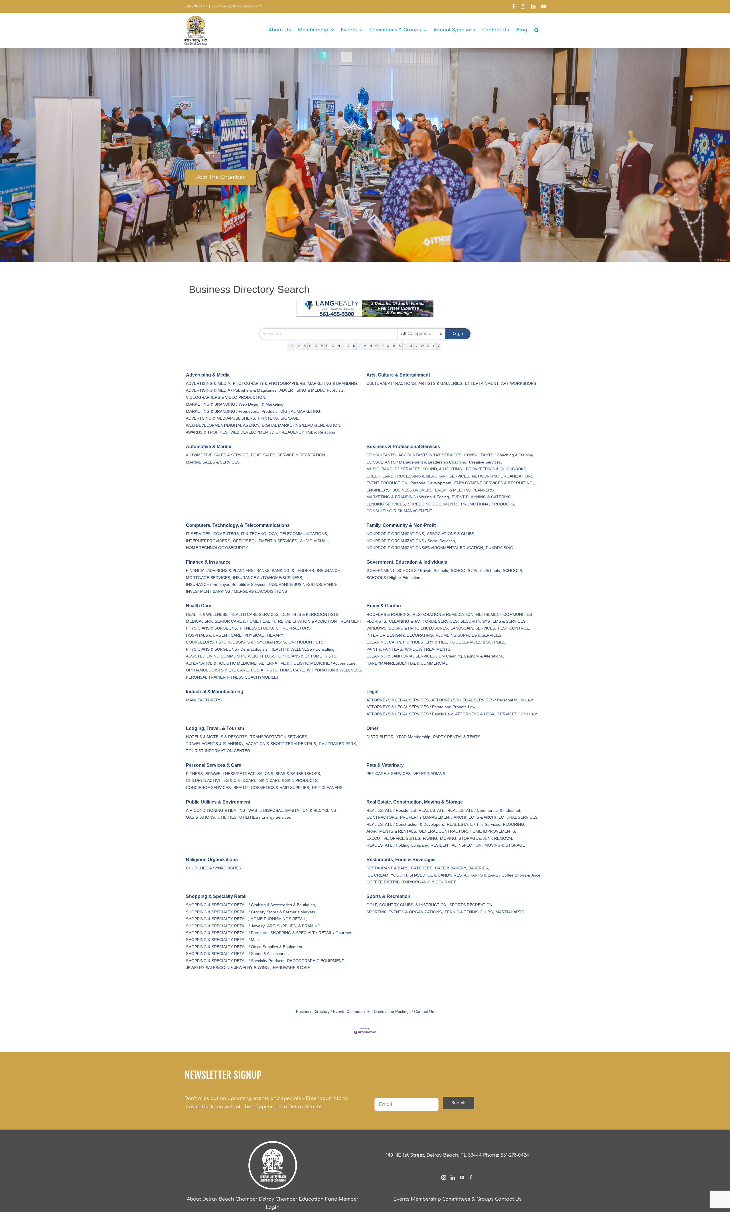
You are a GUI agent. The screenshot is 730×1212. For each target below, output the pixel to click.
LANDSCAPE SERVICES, (473, 628)
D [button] (316, 345)
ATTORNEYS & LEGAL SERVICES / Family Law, (409, 714)
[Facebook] (471, 1177)
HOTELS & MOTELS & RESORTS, (217, 737)
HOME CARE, (292, 670)
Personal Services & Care (213, 765)
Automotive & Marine (208, 446)
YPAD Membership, (413, 737)
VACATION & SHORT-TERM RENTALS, (281, 744)
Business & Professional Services (403, 446)
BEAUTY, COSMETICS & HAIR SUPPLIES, (272, 788)
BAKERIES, (479, 868)
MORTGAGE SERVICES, (208, 578)
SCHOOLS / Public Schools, (476, 570)
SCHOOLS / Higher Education (393, 578)
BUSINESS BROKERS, (412, 490)
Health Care (198, 605)
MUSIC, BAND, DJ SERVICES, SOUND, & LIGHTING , (415, 469)
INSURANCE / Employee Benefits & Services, (226, 584)
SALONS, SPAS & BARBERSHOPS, (289, 774)
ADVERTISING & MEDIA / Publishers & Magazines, (232, 390)
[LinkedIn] (453, 1177)
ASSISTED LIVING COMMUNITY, (216, 656)
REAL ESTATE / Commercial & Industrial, (484, 810)
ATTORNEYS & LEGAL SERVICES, (398, 700)
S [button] (400, 345)
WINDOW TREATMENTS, (428, 649)
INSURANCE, (329, 570)
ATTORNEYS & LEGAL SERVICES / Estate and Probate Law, (421, 707)
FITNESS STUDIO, (257, 628)
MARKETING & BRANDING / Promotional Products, (232, 411)
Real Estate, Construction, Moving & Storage (414, 802)
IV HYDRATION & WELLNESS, (334, 670)
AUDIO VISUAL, (314, 541)
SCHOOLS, (513, 570)
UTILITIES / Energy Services (265, 817)
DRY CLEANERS (327, 788)
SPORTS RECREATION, (471, 905)
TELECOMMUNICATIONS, (304, 534)
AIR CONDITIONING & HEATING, (216, 810)
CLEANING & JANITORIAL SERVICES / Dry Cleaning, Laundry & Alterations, (435, 656)
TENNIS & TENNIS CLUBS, (469, 912)
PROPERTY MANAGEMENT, (426, 817)
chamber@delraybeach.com (236, 6)
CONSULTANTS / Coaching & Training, (499, 455)
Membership (426, 1199)
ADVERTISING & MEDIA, (208, 383)
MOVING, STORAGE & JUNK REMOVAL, (477, 838)
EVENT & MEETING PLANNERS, (465, 490)
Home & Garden (383, 605)
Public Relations (320, 432)
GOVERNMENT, (381, 570)
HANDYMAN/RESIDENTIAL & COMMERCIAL (407, 663)
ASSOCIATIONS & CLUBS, (451, 534)
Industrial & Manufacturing (214, 691)
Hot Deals (375, 1011)
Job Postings (399, 1011)
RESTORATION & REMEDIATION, (443, 614)
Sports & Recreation (388, 896)
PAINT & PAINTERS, (384, 649)
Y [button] (434, 345)
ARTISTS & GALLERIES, (441, 383)
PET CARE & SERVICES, (389, 774)
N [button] (371, 345)
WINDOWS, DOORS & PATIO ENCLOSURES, (407, 628)
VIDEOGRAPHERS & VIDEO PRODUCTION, (226, 397)
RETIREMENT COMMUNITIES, (504, 614)
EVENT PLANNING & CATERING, (482, 497)
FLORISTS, (376, 621)
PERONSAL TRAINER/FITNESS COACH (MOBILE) (232, 677)
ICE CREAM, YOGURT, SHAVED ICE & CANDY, (409, 875)
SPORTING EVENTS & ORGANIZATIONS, (404, 912)
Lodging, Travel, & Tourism (215, 728)
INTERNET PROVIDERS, (208, 541)
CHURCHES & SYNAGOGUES (213, 868)
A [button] (299, 345)
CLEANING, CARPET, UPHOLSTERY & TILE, (407, 642)
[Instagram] (443, 1177)
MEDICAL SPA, (199, 621)
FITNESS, (195, 774)
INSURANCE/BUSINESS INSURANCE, (303, 584)
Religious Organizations (212, 859)
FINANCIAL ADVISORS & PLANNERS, (220, 570)
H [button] (339, 345)
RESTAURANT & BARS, (387, 868)
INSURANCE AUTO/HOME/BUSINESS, (268, 578)
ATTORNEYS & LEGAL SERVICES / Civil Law (496, 714)
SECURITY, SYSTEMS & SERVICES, (494, 621)
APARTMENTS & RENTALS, (391, 831)
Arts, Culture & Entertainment (398, 375)
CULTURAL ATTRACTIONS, (391, 383)
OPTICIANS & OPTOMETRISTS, (307, 656)
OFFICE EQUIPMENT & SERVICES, (265, 541)
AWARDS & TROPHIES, (207, 432)
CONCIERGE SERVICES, (209, 788)
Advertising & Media (208, 375)
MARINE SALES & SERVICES (213, 462)
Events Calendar (348, 1011)
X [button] (428, 345)
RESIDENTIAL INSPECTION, (457, 845)
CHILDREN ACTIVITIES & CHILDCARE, (221, 780)
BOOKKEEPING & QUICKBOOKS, (496, 469)
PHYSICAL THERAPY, (264, 635)
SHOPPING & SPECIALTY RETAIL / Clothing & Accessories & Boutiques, (251, 905)
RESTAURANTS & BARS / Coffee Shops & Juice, (498, 875)
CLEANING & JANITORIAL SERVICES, (424, 621)
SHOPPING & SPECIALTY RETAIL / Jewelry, (225, 926)
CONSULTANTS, (381, 455)
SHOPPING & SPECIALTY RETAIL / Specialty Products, (235, 961)
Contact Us (424, 1011)
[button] (536, 30)
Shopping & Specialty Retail (216, 896)
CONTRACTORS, (382, 817)
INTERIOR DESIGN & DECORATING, (400, 635)
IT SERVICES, (199, 534)
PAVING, (430, 838)
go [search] (460, 333)
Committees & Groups (468, 1199)
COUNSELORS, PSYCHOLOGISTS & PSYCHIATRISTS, (236, 642)
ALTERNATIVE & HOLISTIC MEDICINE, (221, 663)
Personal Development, (431, 483)
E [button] (322, 345)
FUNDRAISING (499, 548)
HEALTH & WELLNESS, (207, 614)
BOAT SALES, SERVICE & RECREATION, (288, 455)
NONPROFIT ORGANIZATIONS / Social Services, (411, 541)
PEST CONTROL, (514, 628)
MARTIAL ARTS (510, 912)
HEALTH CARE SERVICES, (255, 614)
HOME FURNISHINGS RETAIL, (279, 919)
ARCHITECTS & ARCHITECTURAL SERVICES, (496, 817)
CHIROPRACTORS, (294, 628)
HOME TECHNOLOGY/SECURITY (217, 548)
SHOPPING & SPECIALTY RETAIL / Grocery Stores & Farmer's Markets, (251, 912)
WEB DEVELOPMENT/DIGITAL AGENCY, (223, 425)
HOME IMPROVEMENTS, (493, 831)
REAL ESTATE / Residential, (391, 810)
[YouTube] (462, 1177)
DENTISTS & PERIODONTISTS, (310, 614)
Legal (372, 691)
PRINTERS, (268, 418)
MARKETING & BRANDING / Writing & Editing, (408, 497)
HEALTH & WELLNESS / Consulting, (303, 649)
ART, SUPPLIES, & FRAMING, (294, 926)
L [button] (359, 345)
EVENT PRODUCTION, (387, 483)
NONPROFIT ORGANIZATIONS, (395, 534)
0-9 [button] (291, 345)
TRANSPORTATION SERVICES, (279, 737)
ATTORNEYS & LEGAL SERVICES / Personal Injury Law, (482, 700)
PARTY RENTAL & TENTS (456, 737)
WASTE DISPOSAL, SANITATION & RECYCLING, (293, 810)
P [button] (383, 345)
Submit (458, 1103)
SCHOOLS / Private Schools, (423, 570)
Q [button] (388, 345)
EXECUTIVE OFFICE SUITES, (393, 838)
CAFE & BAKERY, (451, 868)
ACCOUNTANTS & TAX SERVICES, (430, 455)
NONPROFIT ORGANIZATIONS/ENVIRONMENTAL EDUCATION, (425, 548)
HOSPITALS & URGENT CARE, (214, 635)
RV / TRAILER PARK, (338, 744)
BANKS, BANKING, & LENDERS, (285, 570)
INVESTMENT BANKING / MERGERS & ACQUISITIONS (236, 591)
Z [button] (439, 345)
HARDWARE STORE (291, 968)
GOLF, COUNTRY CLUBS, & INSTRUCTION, (407, 905)
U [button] (411, 345)
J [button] (348, 345)
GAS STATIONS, (201, 817)
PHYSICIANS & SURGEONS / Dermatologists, (227, 649)
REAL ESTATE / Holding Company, (397, 845)
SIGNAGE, (290, 418)
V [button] (416, 345)
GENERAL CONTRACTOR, (443, 831)
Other (372, 728)
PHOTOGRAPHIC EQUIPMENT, (316, 961)
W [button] (422, 345)
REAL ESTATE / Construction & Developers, (405, 824)
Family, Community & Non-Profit (401, 525)
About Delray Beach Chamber (222, 1199)
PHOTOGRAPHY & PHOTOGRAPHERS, (269, 383)
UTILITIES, (228, 817)
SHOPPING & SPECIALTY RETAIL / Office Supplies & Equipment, (244, 947)
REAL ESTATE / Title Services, (474, 824)
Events (401, 1199)
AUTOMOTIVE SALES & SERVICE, (217, 455)
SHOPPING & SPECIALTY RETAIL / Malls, (223, 940)
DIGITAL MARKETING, (300, 411)
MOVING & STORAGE (504, 845)
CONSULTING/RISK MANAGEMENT (399, 511)
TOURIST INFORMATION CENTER (218, 751)
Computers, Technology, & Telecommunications (238, 525)
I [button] (343, 345)
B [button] (305, 345)
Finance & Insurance (208, 562)
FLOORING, (514, 824)
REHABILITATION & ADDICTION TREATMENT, (320, 621)
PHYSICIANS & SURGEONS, (212, 628)
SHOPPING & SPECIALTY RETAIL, (217, 919)
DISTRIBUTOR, (380, 737)
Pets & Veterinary (385, 765)
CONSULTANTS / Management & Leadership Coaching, (416, 462)
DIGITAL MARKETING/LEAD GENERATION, (301, 425)
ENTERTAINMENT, (482, 383)
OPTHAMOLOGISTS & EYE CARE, (217, 670)
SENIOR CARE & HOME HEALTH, (245, 621)
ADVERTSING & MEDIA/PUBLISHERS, (221, 418)
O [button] (376, 345)
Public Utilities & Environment (218, 802)
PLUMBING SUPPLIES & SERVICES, (469, 635)
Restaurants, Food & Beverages (401, 859)
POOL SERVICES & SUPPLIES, (478, 642)
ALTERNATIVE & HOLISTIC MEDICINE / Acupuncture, (308, 663)
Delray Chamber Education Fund (298, 1199)
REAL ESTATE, (432, 810)
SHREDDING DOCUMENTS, (433, 504)
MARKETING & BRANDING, (333, 383)
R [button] (394, 345)
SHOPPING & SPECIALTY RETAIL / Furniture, (227, 933)
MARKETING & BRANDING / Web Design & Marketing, (235, 404)
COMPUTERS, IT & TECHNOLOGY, (245, 534)
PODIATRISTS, (264, 670)
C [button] (310, 345)
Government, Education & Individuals (406, 562)
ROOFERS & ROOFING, (388, 614)
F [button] (327, 345)
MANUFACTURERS (204, 700)
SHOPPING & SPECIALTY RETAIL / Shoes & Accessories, (238, 954)
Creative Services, (485, 462)
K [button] (354, 345)
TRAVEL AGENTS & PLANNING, (215, 744)
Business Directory (313, 1011)
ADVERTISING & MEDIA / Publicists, (312, 390)
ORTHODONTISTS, (307, 642)
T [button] (405, 345)
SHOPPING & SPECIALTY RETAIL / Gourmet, (311, 933)
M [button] (365, 345)
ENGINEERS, (378, 490)
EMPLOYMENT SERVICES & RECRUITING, (494, 483)
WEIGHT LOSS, (262, 656)
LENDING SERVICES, (386, 504)
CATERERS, (422, 868)
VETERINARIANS (429, 774)
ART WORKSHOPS (518, 383)
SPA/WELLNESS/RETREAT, (231, 774)
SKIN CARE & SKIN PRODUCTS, (289, 780)
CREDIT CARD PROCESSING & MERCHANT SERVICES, (418, 476)
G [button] (333, 345)
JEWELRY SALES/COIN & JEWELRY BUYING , (228, 968)
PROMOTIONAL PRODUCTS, (488, 504)
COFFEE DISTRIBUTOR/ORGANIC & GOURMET (411, 882)
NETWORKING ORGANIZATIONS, (503, 476)
